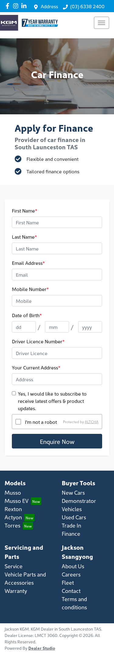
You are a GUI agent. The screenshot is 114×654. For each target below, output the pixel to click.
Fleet (68, 582)
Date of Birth (27, 315)
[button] (101, 23)
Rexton (13, 509)
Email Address (28, 262)
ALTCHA (91, 421)
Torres (12, 525)
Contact (71, 590)
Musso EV (17, 500)
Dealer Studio (41, 648)
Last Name (24, 236)
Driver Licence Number (38, 341)
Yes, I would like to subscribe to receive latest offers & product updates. (52, 400)
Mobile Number (30, 288)
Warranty (16, 590)
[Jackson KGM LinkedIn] (25, 6)
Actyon (13, 517)
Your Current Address (36, 367)
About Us (73, 566)
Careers (71, 574)
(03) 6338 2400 (87, 6)
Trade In (71, 525)
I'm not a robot (41, 421)
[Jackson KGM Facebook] (9, 6)
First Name (24, 210)
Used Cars (74, 517)
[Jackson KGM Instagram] (17, 6)
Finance (71, 533)
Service (13, 566)
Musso (13, 492)
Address (49, 6)
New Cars (73, 492)
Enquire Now (57, 441)
